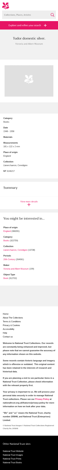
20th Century (9, 259)
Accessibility (8, 329)
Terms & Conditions (12, 321)
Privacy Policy (42, 399)
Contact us (8, 336)
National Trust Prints (12, 458)
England (7, 231)
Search (52, 14)
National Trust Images (13, 455)
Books (6, 240)
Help (5, 333)
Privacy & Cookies (11, 325)
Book (5, 278)
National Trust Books (12, 462)
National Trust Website (13, 451)
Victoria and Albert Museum (16, 269)
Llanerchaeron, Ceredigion (15, 250)
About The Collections (13, 317)
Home (5, 314)
